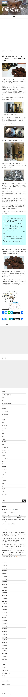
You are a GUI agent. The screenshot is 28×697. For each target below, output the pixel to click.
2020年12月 (4, 590)
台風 (3, 444)
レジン (3, 405)
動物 (3, 422)
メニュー (15, 16)
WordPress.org (5, 675)
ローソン (4, 494)
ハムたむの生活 (5, 411)
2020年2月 (4, 612)
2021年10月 (4, 579)
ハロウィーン (5, 458)
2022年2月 (4, 568)
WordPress (4, 480)
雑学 (3, 475)
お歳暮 (3, 439)
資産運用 (4, 466)
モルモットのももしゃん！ (8, 403)
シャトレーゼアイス (6, 394)
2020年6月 (4, 601)
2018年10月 (4, 656)
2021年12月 (4, 573)
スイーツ (4, 400)
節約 (3, 436)
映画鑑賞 (4, 441)
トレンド (4, 452)
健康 (3, 483)
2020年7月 (4, 598)
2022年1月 (4, 570)
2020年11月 (4, 592)
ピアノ (3, 486)
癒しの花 (4, 461)
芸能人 (3, 455)
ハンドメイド (5, 447)
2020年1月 (4, 615)
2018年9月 (4, 659)
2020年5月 (4, 604)
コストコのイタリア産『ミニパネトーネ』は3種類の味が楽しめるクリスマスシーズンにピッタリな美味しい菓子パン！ (13, 534)
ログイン (4, 667)
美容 (3, 433)
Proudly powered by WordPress (9, 693)
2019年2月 (4, 645)
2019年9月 (4, 626)
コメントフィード (6, 673)
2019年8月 (4, 628)
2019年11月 (4, 620)
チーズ (3, 397)
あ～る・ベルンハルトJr (14, 554)
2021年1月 (4, 587)
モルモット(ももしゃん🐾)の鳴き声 (10, 509)
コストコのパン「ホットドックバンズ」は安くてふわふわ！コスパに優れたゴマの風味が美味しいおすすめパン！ (13, 546)
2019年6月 (4, 634)
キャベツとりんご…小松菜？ (8, 524)
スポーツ (4, 472)
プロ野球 (4, 469)
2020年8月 (4, 595)
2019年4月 (4, 639)
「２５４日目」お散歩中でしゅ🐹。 (10, 556)
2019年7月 (4, 631)
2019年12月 (4, 617)
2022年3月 (4, 565)
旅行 (3, 430)
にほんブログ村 (5, 309)
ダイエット (4, 425)
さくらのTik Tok (5, 450)
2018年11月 (4, 653)
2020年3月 (4, 609)
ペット (3, 419)
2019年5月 (4, 637)
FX (2, 477)
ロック (3, 488)
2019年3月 (4, 642)
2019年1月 (4, 648)
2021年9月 (4, 581)
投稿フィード (5, 670)
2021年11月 (4, 576)
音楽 (3, 491)
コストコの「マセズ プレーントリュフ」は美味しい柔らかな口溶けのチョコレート (13, 58)
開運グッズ (4, 428)
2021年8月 (4, 584)
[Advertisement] (14, 33)
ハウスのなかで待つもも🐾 (8, 512)
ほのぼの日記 (5, 414)
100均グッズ (5, 416)
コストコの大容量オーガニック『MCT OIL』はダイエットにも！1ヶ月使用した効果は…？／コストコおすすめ (14, 519)
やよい (13, 541)
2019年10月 (4, 623)
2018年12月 (4, 650)
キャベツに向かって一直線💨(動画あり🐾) (12, 515)
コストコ (4, 408)
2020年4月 (4, 606)
